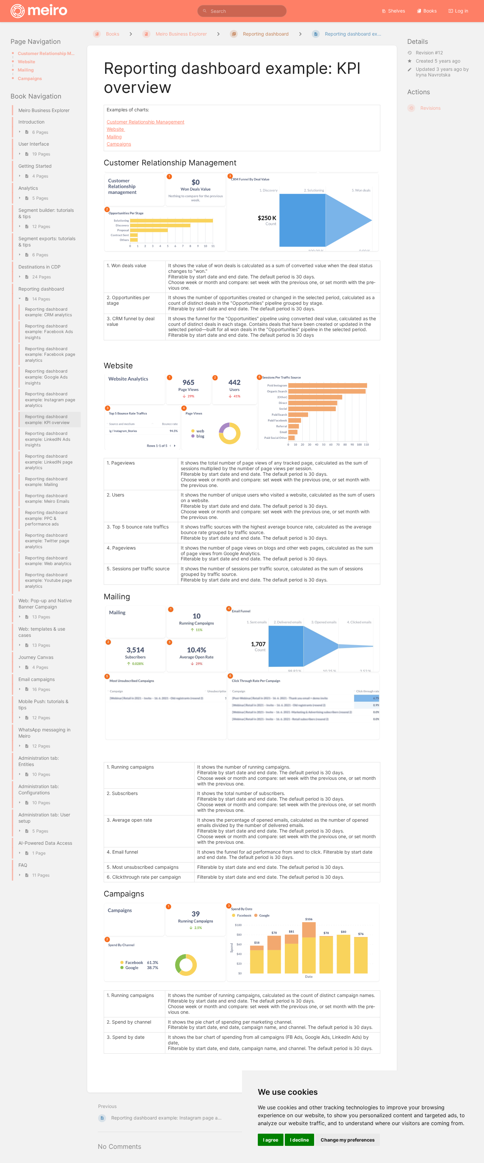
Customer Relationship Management (47, 53)
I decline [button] (299, 1140)
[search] (242, 11)
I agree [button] (270, 1140)
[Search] (204, 11)
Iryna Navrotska (433, 74)
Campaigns (30, 78)
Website (26, 61)
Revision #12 (429, 52)
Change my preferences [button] (348, 1140)
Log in (461, 11)
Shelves (396, 11)
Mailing (26, 69)
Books (430, 11)
